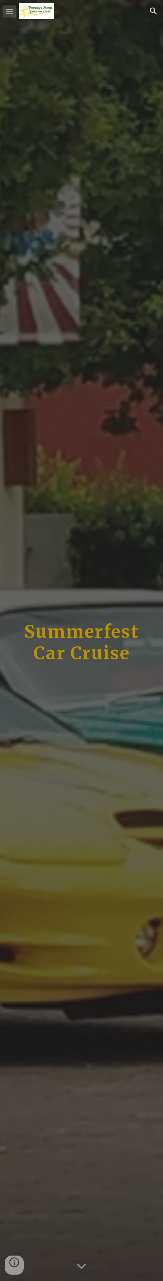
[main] (81, 640)
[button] (9, 11)
